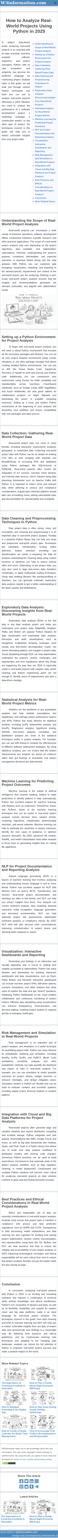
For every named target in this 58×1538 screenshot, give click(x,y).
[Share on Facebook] (21, 1482)
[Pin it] (21, 1488)
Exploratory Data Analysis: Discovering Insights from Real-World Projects (45, 97)
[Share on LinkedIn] (31, 1482)
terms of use (20, 1459)
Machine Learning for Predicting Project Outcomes (45, 122)
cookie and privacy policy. (39, 1459)
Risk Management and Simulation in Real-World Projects (45, 158)
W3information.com (23, 2)
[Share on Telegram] (36, 1487)
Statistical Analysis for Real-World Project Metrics (44, 112)
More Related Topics (45, 201)
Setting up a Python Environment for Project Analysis (44, 58)
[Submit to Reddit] (26, 1488)
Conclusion (40, 198)
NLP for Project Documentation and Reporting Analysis (44, 133)
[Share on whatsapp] (36, 1482)
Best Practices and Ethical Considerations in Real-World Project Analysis (44, 187)
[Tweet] (26, 1482)
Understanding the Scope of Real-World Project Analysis (45, 47)
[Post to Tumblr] (31, 1488)
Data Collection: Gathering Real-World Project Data (44, 69)
